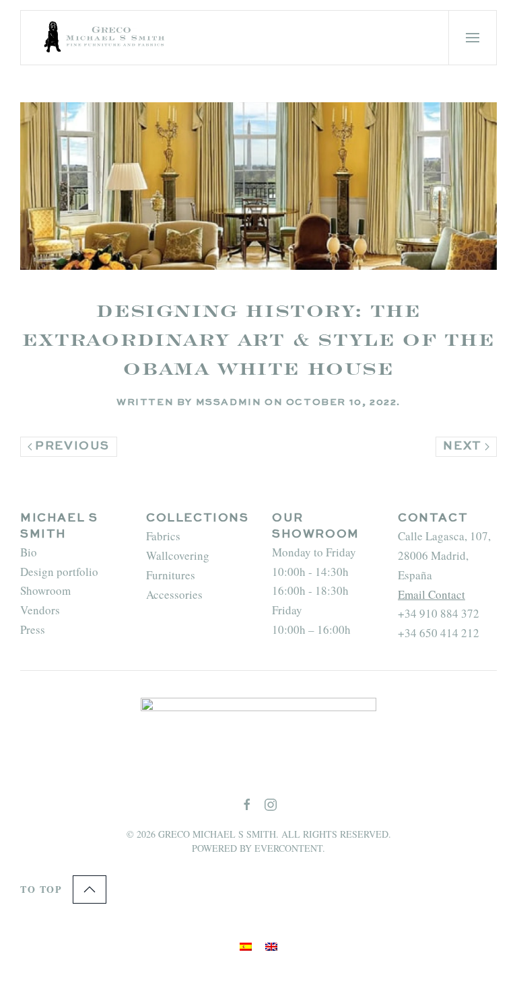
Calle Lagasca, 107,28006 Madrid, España (444, 555)
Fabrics (163, 536)
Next (462, 446)
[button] (472, 38)
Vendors (40, 610)
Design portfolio (59, 571)
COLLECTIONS (197, 518)
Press (32, 629)
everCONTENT (288, 848)
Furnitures (170, 575)
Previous (72, 446)
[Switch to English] (271, 945)
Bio (28, 552)
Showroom (45, 590)
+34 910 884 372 (438, 613)
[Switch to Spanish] (245, 945)
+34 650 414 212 (438, 633)
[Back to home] (106, 38)
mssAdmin (229, 402)
